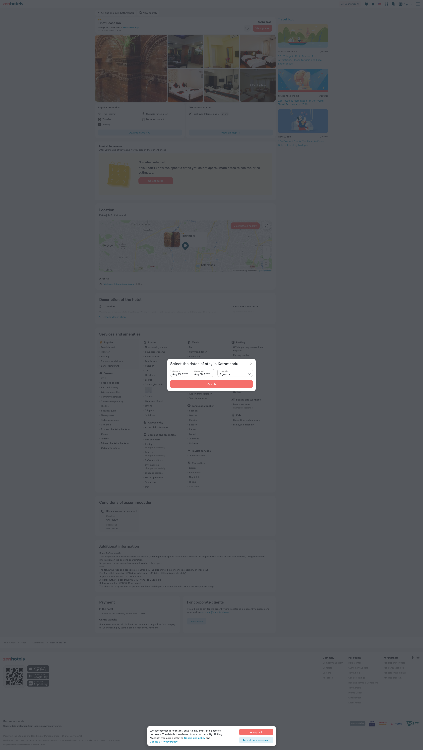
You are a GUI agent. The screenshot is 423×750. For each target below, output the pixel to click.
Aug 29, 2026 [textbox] (180, 374)
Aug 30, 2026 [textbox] (202, 374)
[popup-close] (251, 363)
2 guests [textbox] (225, 374)
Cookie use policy (194, 738)
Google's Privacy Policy (164, 741)
